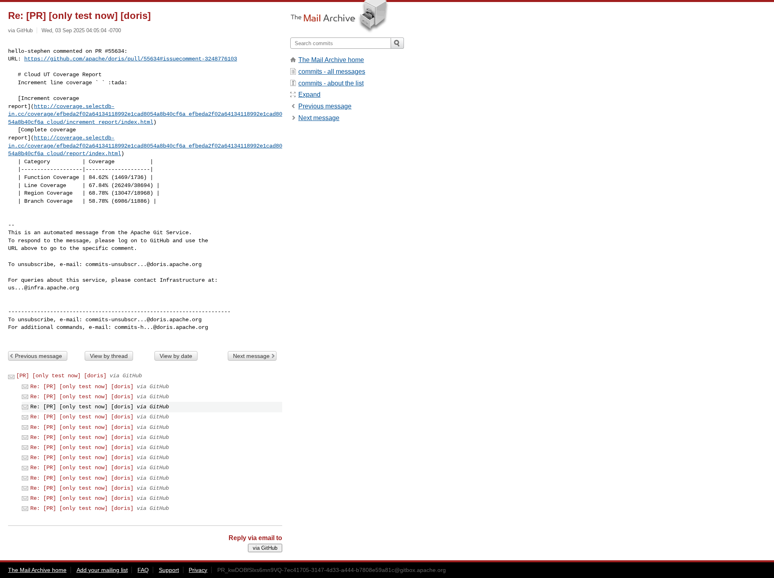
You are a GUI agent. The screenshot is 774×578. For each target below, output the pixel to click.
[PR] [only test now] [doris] (61, 375)
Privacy (198, 570)
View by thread (109, 356)
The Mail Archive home (331, 59)
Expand (309, 94)
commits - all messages (331, 71)
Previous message (38, 356)
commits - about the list (331, 83)
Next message (251, 356)
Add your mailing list (102, 570)
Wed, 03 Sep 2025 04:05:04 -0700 (81, 30)
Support (169, 570)
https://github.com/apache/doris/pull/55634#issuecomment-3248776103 (130, 59)
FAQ (143, 570)
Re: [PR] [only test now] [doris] (81, 386)
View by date (176, 356)
